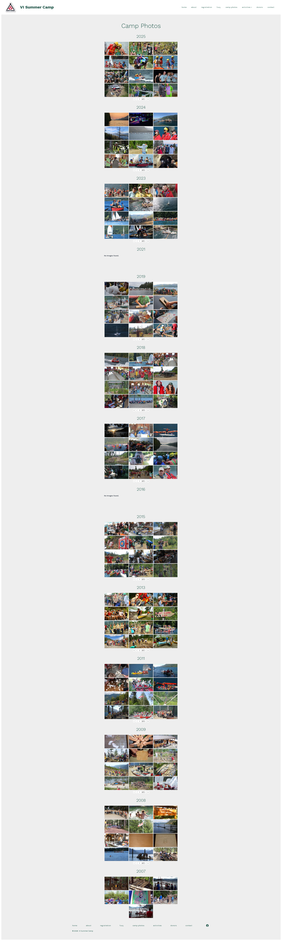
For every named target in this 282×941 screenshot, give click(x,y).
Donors (260, 7)
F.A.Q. (219, 7)
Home (184, 7)
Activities (246, 7)
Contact (271, 7)
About (194, 7)
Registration (206, 7)
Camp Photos (231, 7)
